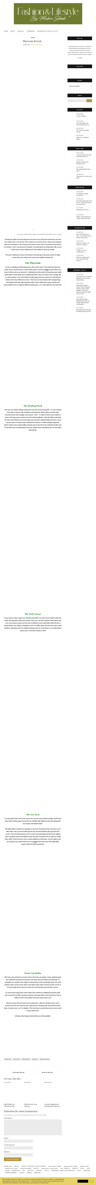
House (33, 37)
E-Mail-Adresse (9, 1145)
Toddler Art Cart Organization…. (81, 251)
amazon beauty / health (70, 1166)
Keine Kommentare (37, 44)
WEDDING (37, 1172)
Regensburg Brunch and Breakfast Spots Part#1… (84, 310)
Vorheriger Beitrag (18, 1072)
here (46, 269)
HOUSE (7, 1170)
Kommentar (8, 1118)
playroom (35, 1059)
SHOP (79, 1170)
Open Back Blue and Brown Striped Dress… (83, 124)
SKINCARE (87, 1170)
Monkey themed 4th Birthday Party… (82, 163)
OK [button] (92, 1181)
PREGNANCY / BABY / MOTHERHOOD (63, 1170)
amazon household (25, 1168)
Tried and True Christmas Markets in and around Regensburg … (84, 278)
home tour (8, 1059)
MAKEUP (39, 1170)
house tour (16, 1059)
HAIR (88, 1168)
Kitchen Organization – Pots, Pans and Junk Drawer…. (83, 259)
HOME (6, 31)
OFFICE (46, 1170)
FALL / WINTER (65, 1168)
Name (6, 1138)
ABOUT (12, 31)
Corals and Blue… (81, 116)
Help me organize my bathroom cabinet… (82, 244)
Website (6, 1152)
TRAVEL (21, 1172)
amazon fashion (84, 1166)
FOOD (82, 1168)
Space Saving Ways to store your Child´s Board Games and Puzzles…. (83, 235)
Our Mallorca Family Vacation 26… (82, 194)
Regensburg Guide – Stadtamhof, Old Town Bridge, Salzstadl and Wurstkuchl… (83, 301)
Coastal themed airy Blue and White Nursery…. (83, 155)
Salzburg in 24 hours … (83, 210)
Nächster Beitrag (47, 1072)
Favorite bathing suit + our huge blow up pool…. (52, 1105)
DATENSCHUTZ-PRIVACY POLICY (47, 31)
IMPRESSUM (30, 31)
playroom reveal (44, 1059)
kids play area (26, 1059)
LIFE (23, 1170)
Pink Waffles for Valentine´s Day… (9, 1105)
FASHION (20, 31)
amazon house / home (11, 1168)
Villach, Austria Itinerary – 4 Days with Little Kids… (84, 217)
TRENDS (29, 1172)
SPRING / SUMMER (10, 1172)
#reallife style (8, 1166)
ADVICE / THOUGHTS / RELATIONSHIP (34, 1166)
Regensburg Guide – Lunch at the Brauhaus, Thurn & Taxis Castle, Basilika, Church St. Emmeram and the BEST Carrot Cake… (83, 289)
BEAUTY (36, 1168)
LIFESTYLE (30, 1170)
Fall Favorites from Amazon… (30, 1105)
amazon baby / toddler (54, 1166)
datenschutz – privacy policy (49, 1168)
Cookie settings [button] (83, 1181)
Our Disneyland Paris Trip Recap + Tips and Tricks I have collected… (84, 202)
